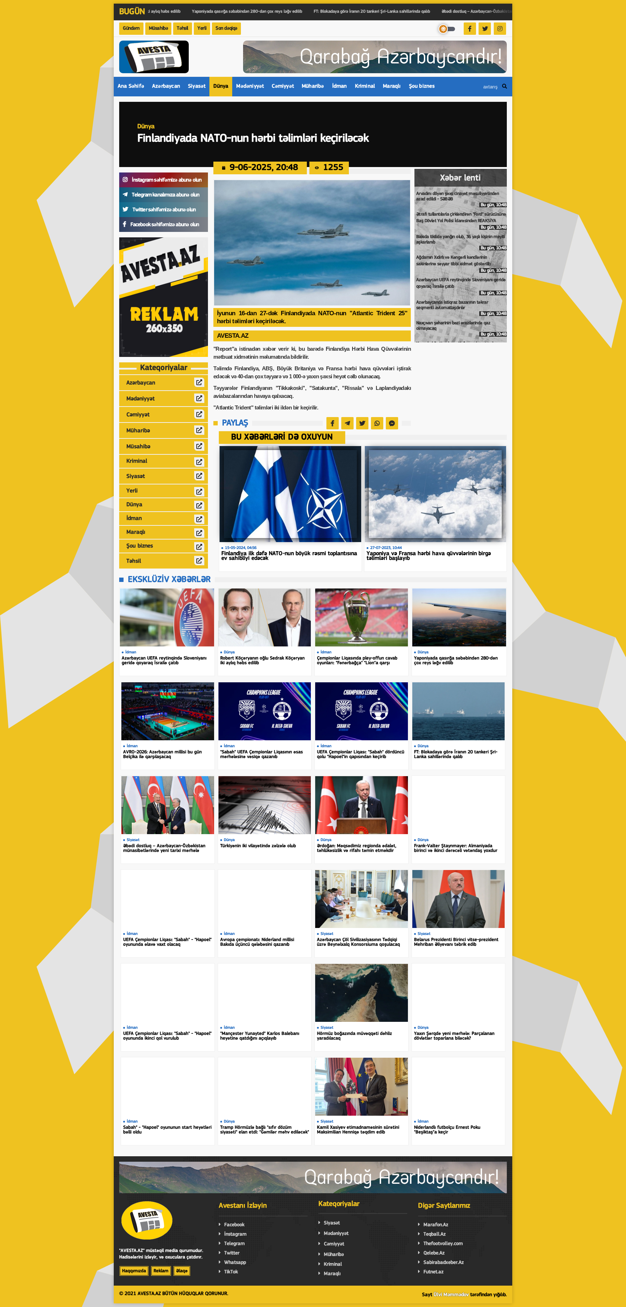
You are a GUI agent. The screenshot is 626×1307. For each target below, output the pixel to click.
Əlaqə (182, 1271)
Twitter (231, 1253)
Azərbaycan (166, 86)
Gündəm (131, 28)
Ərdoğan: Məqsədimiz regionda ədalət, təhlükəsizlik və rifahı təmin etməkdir (356, 848)
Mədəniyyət (250, 86)
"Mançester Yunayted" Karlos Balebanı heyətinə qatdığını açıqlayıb (259, 1036)
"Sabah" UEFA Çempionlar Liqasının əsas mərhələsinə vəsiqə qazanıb (261, 754)
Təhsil (182, 28)
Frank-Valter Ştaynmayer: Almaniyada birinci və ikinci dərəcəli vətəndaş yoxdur (455, 848)
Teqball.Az (434, 1234)
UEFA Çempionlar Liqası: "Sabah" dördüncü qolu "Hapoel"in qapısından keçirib (360, 754)
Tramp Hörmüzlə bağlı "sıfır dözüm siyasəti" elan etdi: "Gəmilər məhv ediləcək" (264, 1130)
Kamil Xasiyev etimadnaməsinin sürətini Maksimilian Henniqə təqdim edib (358, 1130)
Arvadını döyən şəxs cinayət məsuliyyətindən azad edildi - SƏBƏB (461, 199)
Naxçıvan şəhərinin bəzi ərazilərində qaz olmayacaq (461, 329)
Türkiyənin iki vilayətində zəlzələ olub (258, 846)
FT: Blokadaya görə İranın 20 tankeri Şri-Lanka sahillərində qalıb (455, 754)
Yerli (201, 28)
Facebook (234, 1225)
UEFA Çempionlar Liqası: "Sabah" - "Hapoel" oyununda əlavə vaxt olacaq (167, 942)
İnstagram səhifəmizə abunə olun (166, 180)
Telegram (234, 1243)
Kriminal (365, 86)
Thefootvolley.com (443, 1243)
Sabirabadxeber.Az (443, 1262)
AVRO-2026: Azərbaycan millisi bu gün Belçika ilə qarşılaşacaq (162, 754)
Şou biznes (422, 86)
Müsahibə (158, 28)
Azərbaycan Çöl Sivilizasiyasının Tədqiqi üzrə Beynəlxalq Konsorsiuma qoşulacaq (358, 942)
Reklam (161, 1271)
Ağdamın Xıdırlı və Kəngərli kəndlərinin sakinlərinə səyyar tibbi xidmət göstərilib (461, 264)
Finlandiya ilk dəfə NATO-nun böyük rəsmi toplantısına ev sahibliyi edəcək (289, 556)
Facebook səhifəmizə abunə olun (164, 225)
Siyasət (196, 86)
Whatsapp (235, 1262)
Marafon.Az (435, 1225)
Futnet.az (433, 1272)
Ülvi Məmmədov (451, 1295)
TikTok (231, 1272)
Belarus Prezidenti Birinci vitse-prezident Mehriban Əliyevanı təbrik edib (456, 942)
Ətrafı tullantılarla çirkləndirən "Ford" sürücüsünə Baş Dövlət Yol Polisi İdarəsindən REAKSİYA (461, 221)
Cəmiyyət (283, 86)
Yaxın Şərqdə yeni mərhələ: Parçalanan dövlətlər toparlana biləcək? (454, 1036)
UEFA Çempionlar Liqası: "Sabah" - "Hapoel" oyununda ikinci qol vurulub (167, 1036)
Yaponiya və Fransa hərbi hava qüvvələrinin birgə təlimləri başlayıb (429, 556)
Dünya (220, 86)
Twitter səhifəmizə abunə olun (164, 210)
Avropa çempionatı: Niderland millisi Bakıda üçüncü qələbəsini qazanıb (257, 942)
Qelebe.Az (434, 1253)
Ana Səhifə (131, 86)
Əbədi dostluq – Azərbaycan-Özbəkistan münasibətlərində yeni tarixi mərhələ (164, 848)
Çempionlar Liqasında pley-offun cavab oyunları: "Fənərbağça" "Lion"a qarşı (357, 660)
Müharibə (313, 86)
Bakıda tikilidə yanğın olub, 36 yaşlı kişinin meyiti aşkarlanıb (461, 242)
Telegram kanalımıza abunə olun (165, 195)
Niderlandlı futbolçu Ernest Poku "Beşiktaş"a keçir (447, 1130)
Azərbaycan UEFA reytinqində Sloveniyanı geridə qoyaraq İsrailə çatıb (461, 286)
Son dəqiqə (226, 28)
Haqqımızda (134, 1271)
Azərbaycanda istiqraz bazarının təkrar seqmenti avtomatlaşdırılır (461, 308)
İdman (339, 86)
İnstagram (235, 1234)
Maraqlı (392, 86)
